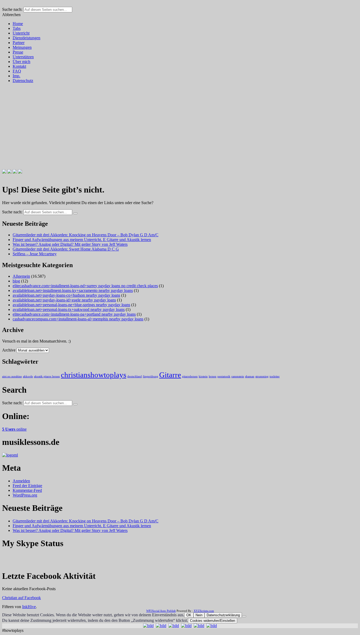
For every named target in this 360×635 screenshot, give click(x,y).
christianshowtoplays (93, 375)
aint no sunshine (12, 376)
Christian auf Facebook (21, 597)
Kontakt (19, 66)
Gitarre (170, 375)
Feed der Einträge (27, 485)
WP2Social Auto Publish (161, 610)
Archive (9, 350)
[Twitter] (9, 172)
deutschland (134, 376)
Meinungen (22, 47)
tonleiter (275, 376)
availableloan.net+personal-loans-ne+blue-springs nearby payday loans (71, 304)
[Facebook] (4, 172)
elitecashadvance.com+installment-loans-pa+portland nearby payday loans (74, 314)
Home (18, 23)
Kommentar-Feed (27, 490)
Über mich (21, 61)
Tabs (17, 28)
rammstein (237, 376)
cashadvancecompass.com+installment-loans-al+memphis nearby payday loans (78, 319)
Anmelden (21, 481)
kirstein (203, 376)
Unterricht (21, 33)
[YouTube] (20, 172)
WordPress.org (25, 495)
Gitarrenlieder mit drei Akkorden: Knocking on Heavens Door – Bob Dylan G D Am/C (85, 235)
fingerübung (150, 376)
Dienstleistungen (26, 38)
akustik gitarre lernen (47, 376)
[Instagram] (15, 172)
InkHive (29, 606)
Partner (19, 42)
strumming (262, 376)
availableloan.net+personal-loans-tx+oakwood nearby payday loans (69, 309)
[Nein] (244, 616)
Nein (199, 615)
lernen (212, 376)
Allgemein (21, 276)
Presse (18, 52)
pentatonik (223, 376)
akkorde (28, 376)
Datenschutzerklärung (223, 615)
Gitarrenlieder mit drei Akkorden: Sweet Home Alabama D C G (66, 249)
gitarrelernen (190, 376)
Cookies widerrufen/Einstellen (212, 621)
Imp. (16, 76)
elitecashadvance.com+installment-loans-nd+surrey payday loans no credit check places (85, 285)
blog (16, 281)
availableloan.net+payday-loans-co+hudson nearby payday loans (66, 295)
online (14, 429)
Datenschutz (23, 80)
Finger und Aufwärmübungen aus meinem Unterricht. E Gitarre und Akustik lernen (82, 239)
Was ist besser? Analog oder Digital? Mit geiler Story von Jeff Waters (70, 244)
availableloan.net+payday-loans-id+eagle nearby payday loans (64, 300)
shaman (249, 376)
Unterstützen (23, 57)
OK (188, 615)
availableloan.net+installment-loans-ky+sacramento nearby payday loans (73, 290)
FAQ (17, 71)
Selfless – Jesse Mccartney (35, 254)
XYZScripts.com (204, 610)
